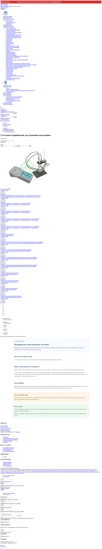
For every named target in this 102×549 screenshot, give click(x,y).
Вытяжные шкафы (10, 33)
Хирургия (8, 77)
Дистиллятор (9, 39)
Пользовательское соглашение (10, 439)
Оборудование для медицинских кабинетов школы (18, 63)
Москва (98, 471)
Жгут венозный (10, 42)
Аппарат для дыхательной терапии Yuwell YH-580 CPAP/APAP (16, 251)
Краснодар (25, 471)
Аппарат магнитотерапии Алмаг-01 (9, 274)
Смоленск (3, 471)
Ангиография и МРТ (11, 28)
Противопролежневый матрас (13, 100)
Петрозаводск (93, 470)
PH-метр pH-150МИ (5, 189)
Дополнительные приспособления (14, 96)
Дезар (7, 88)
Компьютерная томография (12, 47)
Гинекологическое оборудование (14, 34)
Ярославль (21, 473)
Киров (44, 470)
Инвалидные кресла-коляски (13, 98)
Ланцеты (8, 51)
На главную (3, 546)
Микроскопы (9, 58)
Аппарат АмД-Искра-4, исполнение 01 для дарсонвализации (15, 204)
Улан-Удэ (16, 473)
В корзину (3, 194)
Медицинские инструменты (12, 57)
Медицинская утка (10, 99)
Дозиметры (8, 41)
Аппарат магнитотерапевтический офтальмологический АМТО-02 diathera (18, 266)
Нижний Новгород (84, 470)
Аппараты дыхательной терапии (14, 32)
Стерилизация (9, 71)
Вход (2, 120)
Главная (5, 128)
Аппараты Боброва (10, 31)
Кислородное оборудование (12, 46)
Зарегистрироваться (5, 519)
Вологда (87, 471)
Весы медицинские (10, 22)
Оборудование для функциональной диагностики (18, 66)
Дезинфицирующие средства (13, 36)
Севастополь (59, 470)
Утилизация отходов (11, 74)
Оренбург (3, 473)
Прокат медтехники (8, 104)
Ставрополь (46, 471)
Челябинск (52, 471)
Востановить (3, 533)
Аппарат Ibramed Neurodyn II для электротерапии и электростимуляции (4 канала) (20, 196)
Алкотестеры (9, 21)
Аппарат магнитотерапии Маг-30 (8, 289)
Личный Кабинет (7, 462)
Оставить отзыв (4, 190)
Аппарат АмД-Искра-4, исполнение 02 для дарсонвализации (15, 212)
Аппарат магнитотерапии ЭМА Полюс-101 (11, 297)
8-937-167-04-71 (4, 5)
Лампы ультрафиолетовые (12, 89)
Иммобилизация (10, 43)
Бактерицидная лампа (8, 448)
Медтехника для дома (8, 18)
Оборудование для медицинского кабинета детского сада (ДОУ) (21, 64)
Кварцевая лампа (7, 85)
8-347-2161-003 (4, 4)
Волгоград (57, 471)
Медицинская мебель (11, 54)
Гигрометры (9, 23)
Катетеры (8, 44)
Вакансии (5, 442)
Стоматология (9, 72)
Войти (2, 489)
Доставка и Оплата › (5, 430)
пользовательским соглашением (25, 518)
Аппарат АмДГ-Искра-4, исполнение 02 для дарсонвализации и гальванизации (19, 227)
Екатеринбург (71, 470)
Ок (30, 146)
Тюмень (79, 471)
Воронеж (41, 470)
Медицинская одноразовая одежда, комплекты (17, 56)
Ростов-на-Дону (39, 471)
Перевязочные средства (11, 68)
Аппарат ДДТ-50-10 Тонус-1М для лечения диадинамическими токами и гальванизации (22, 243)
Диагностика (9, 38)
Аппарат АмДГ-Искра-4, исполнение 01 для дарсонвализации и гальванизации (19, 220)
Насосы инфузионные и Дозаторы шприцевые (17, 59)
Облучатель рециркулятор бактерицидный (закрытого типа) (20, 90)
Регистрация (7, 120)
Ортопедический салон (8, 451)
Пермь (54, 470)
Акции (5, 456)
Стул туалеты (9, 101)
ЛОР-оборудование (10, 53)
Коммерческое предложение (7, 111)
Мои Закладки (6, 464)
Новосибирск (31, 471)
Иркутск (20, 471)
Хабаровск (8, 471)
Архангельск (35, 470)
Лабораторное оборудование (13, 49)
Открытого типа (10, 91)
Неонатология (9, 62)
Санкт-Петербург (10, 473)
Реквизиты (5, 437)
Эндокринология (10, 79)
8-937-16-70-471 (4, 427)
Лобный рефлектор (10, 52)
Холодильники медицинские (13, 78)
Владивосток (14, 471)
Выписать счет (4, 7)
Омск (72, 471)
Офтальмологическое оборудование (14, 67)
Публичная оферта (7, 441)
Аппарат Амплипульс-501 (7, 235)
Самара (75, 471)
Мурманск (49, 470)
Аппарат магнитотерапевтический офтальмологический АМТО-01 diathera (18, 258)
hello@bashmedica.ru (52, 2)
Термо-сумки (9, 73)
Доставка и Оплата (5, 114)
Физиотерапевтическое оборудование (15, 75)
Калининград (92, 471)
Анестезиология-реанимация (13, 30)
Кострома (77, 470)
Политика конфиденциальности (11, 438)
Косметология (9, 48)
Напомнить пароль (5, 488)
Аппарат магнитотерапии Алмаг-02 (9, 281)
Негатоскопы (9, 61)
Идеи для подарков (7, 16)
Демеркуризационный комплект (13, 37)
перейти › (18, 432)
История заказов (7, 463)
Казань (62, 471)
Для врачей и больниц (8, 26)
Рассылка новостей (7, 465)
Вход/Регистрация (5, 118)
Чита (83, 471)
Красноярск (67, 471)
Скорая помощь (9, 69)
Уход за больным (7, 94)
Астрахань (65, 470)
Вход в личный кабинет (9, 493)
